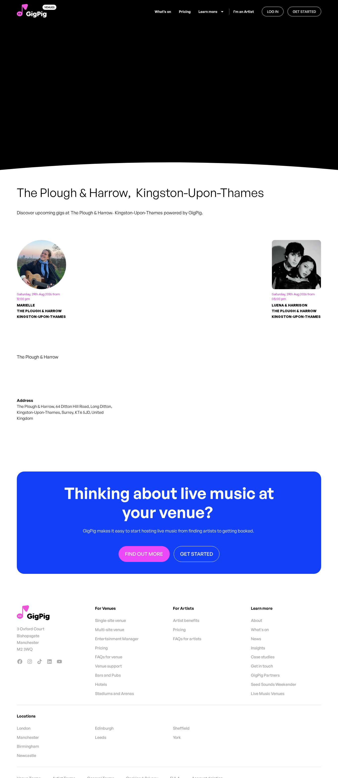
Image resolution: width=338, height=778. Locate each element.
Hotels (101, 684)
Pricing (185, 11)
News (256, 638)
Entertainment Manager (117, 638)
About (256, 620)
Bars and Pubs (108, 675)
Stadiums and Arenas (114, 693)
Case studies (262, 656)
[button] (211, 12)
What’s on (163, 11)
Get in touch (262, 666)
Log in (272, 11)
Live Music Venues (267, 693)
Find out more (144, 554)
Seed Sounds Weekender (273, 684)
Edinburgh (104, 728)
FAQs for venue (108, 656)
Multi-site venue (109, 629)
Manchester (28, 737)
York (177, 737)
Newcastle (26, 755)
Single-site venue (110, 620)
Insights (258, 647)
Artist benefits (186, 620)
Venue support (108, 666)
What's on (260, 629)
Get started (304, 11)
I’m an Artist (243, 11)
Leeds (100, 737)
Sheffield (181, 728)
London (23, 728)
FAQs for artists (187, 638)
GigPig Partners (265, 675)
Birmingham (28, 746)
